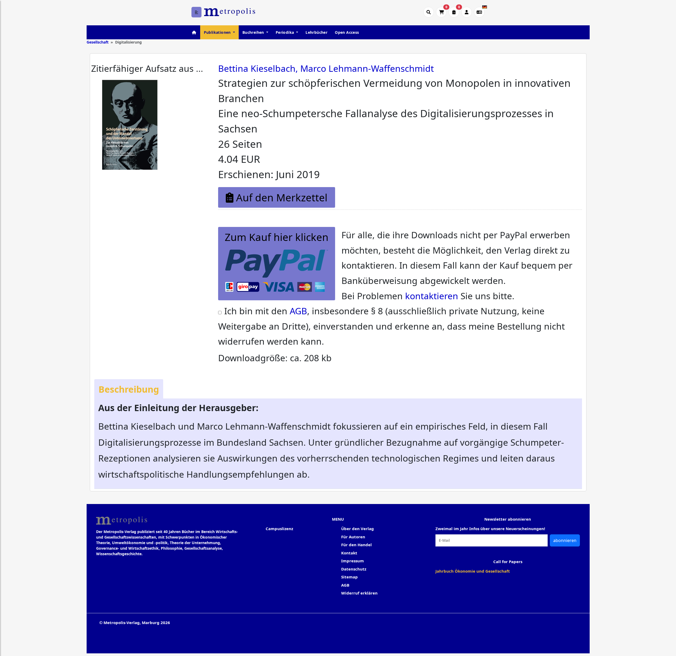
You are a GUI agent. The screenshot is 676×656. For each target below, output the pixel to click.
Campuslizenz (279, 528)
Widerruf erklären (359, 593)
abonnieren (564, 540)
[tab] (128, 389)
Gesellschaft (98, 42)
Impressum (352, 560)
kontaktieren (431, 296)
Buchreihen (253, 32)
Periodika (285, 32)
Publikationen (218, 32)
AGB (298, 311)
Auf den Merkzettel (280, 197)
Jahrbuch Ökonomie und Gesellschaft (472, 571)
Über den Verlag (357, 528)
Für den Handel (356, 544)
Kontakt (349, 552)
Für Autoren (353, 536)
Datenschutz (353, 569)
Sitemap (349, 576)
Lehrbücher (316, 32)
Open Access (347, 32)
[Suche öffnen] (428, 12)
